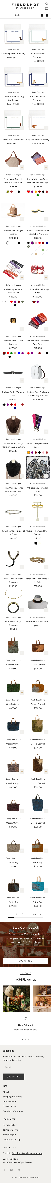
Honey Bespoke (13, 49)
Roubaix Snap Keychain (37, 443)
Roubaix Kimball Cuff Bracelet (13, 342)
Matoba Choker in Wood (37, 621)
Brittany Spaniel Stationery (37, 98)
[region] (25, 1026)
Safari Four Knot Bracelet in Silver (13, 532)
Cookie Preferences (13, 1111)
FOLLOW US (25, 973)
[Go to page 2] (40, 914)
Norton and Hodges (13, 175)
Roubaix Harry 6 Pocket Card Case (38, 342)
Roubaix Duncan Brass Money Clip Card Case (37, 181)
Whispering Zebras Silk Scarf (37, 489)
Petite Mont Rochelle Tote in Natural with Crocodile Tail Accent (13, 181)
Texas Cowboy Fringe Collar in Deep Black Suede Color (13, 490)
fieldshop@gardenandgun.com (27, 1153)
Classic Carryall (13, 664)
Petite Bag (13, 862)
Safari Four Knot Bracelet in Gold (37, 580)
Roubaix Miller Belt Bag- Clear (37, 291)
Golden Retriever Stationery (38, 55)
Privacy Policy (10, 1125)
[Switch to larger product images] (42, 15)
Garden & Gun (10, 1106)
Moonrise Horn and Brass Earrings (37, 532)
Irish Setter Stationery (13, 139)
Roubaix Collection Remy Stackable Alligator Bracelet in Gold (37, 232)
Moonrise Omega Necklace (13, 623)
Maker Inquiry (9, 1134)
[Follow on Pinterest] (19, 1170)
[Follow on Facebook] (4, 1170)
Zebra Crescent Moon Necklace (13, 580)
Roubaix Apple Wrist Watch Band (13, 291)
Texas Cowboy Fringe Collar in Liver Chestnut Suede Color (13, 445)
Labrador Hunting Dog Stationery (13, 98)
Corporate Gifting (11, 1139)
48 (34, 914)
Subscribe (25, 961)
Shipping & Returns (12, 1096)
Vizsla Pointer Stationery (37, 139)
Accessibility (9, 1101)
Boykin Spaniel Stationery (13, 53)
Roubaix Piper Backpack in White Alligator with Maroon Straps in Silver (37, 394)
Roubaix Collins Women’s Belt (13, 394)
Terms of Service (11, 1129)
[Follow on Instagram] (11, 1170)
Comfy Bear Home (13, 660)
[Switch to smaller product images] (47, 15)
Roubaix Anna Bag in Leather (13, 232)
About (6, 1091)
